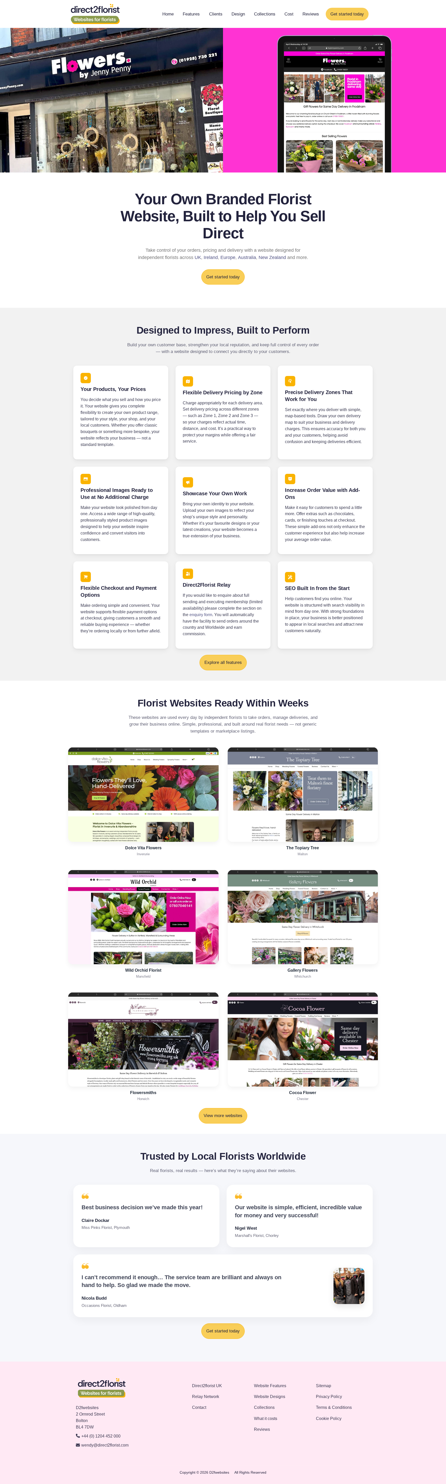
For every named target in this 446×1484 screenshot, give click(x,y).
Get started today (347, 14)
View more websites (223, 1115)
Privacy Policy (329, 1396)
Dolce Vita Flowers (143, 848)
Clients (215, 14)
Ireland (211, 257)
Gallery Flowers (303, 970)
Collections (264, 14)
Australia (247, 257)
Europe (227, 257)
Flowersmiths (143, 1092)
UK (198, 257)
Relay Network (205, 1396)
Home (168, 14)
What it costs (265, 1418)
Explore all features (223, 662)
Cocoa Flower (302, 1092)
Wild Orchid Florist (143, 970)
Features (191, 14)
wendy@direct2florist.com (105, 1445)
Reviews (310, 14)
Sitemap (323, 1386)
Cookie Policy (328, 1418)
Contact (199, 1407)
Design (238, 14)
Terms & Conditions (334, 1407)
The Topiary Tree (302, 848)
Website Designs (269, 1396)
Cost (288, 14)
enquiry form (200, 615)
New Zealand (272, 257)
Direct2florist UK (207, 1386)
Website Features (270, 1386)
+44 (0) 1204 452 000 (101, 1436)
